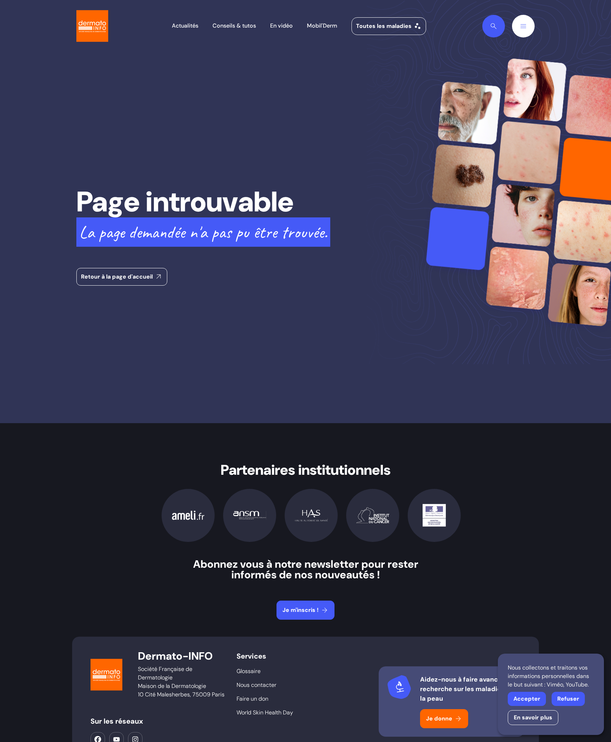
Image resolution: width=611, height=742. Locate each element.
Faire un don (252, 698)
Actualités (185, 25)
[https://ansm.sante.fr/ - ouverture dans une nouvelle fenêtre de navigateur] (249, 515)
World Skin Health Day (265, 712)
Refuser (568, 698)
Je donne (444, 719)
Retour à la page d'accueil (122, 277)
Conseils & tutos (234, 25)
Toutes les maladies (389, 26)
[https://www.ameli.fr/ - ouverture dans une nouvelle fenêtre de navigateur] (188, 515)
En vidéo (281, 25)
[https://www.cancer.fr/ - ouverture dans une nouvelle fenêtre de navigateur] (372, 515)
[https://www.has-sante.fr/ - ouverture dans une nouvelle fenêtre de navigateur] (311, 515)
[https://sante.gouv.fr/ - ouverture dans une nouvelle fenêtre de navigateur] (434, 515)
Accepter (526, 698)
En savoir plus (533, 717)
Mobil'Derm (322, 25)
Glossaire (249, 671)
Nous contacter (257, 685)
